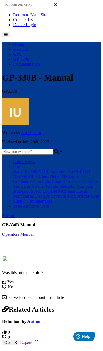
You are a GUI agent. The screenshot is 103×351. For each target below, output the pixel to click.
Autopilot (21, 191)
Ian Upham (31, 132)
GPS (17, 54)
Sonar (73, 181)
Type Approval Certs (31, 206)
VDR (43, 171)
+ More (8, 215)
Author (34, 321)
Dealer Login (24, 24)
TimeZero (57, 171)
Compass (85, 186)
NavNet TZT (79, 171)
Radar (18, 171)
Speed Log (40, 191)
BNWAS (58, 191)
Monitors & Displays (32, 196)
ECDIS (31, 171)
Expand (27, 342)
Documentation (26, 64)
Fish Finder (89, 181)
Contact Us (23, 19)
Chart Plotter (50, 176)
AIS (74, 176)
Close (9, 343)
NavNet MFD (25, 176)
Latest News (24, 161)
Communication (27, 181)
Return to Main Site (30, 14)
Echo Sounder (54, 181)
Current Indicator (61, 186)
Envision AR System (69, 196)
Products (20, 49)
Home (18, 44)
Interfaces (43, 201)
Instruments (78, 191)
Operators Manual (18, 234)
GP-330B (21, 59)
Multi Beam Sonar (29, 186)
